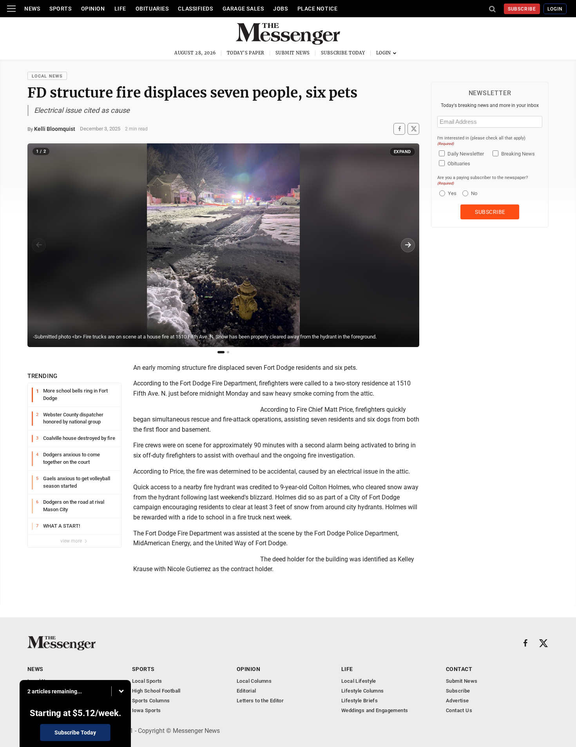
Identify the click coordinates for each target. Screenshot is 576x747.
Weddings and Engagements (374, 710)
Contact (459, 669)
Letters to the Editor (260, 701)
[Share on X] (413, 128)
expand (402, 151)
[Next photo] (408, 245)
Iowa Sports (146, 710)
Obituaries (152, 8)
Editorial (246, 691)
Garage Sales (243, 8)
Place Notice (317, 8)
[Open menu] (11, 9)
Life (120, 8)
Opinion (93, 8)
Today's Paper (245, 53)
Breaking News (518, 154)
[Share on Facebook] (399, 128)
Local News (47, 76)
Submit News (292, 53)
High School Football (156, 691)
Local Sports (147, 681)
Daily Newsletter (465, 154)
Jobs (280, 8)
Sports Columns (151, 701)
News (32, 8)
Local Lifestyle (358, 681)
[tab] (221, 352)
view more (71, 541)
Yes (451, 193)
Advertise (457, 701)
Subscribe (522, 9)
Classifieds (195, 8)
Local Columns (254, 681)
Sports (60, 8)
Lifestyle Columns (362, 691)
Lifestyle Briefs (359, 701)
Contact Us (459, 710)
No (474, 193)
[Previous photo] (39, 245)
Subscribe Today (343, 53)
